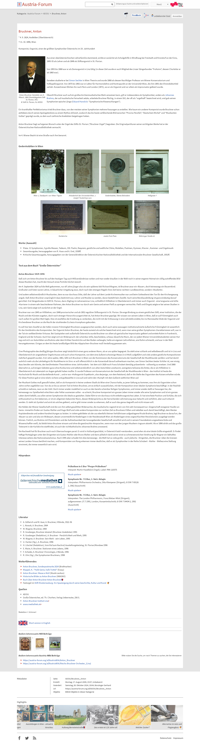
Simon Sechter (75, 80)
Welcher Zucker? (142, 727)
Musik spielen (74, 474)
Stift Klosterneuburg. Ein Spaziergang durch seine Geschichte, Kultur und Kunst (70, 582)
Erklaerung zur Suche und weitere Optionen (132, 4)
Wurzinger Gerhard (103, 685)
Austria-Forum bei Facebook (19, 738)
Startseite (19, 4)
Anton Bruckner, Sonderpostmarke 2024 (41, 566)
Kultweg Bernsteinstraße (72, 727)
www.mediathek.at (31, 604)
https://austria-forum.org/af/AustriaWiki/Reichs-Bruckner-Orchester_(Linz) (57, 663)
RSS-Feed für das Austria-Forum (34, 738)
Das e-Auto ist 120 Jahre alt (105, 727)
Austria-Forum (37, 4)
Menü (159, 4)
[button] (136, 15)
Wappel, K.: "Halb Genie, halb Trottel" (40, 569)
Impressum (178, 738)
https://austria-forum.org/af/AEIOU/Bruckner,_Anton (88, 688)
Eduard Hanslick (80, 101)
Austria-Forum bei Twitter (27, 738)
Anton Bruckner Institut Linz (35, 600)
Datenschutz (165, 738)
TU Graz (176, 4)
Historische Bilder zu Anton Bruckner (39, 576)
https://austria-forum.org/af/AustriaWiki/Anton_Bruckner (49, 660)
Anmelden (177, 16)
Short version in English (39, 623)
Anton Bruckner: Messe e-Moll (36, 573)
